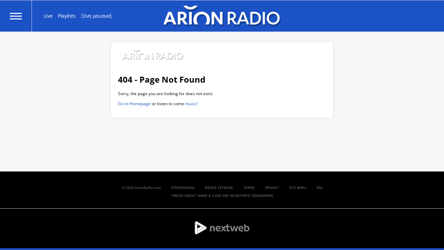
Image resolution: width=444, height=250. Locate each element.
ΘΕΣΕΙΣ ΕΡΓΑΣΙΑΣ (219, 187)
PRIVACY (272, 187)
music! (191, 104)
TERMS (249, 187)
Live (48, 15)
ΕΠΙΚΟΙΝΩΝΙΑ (182, 187)
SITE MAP (296, 187)
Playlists (67, 15)
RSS (319, 187)
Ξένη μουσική (96, 15)
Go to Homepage (134, 104)
